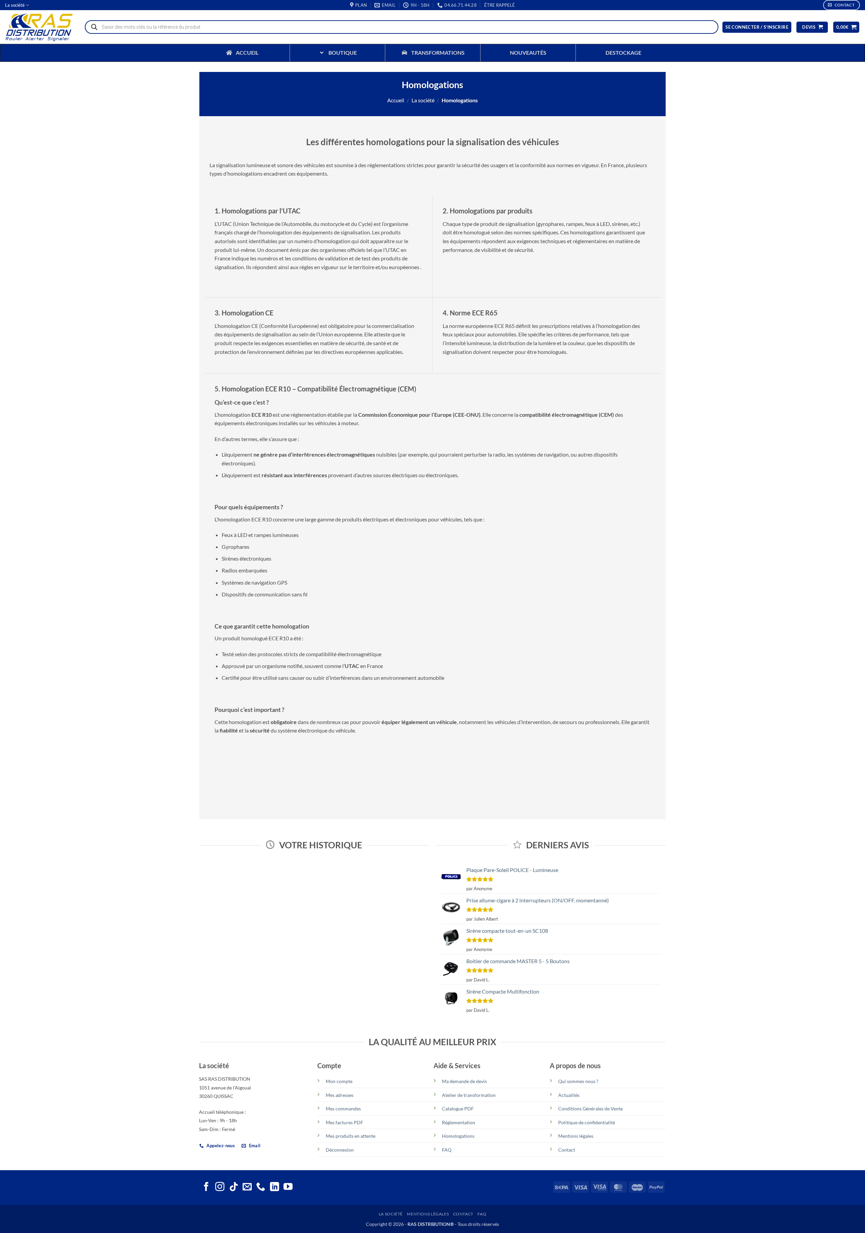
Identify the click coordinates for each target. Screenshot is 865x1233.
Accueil (395, 100)
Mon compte (339, 1081)
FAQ (446, 1150)
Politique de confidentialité (586, 1122)
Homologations (458, 1136)
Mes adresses (339, 1095)
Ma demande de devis (464, 1081)
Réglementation (458, 1122)
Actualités (568, 1095)
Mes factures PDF (344, 1122)
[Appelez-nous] (260, 1187)
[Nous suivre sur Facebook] (206, 1187)
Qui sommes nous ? (578, 1081)
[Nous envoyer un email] (247, 1187)
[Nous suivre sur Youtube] (288, 1187)
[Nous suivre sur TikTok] (233, 1187)
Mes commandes (343, 1108)
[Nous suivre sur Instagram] (219, 1187)
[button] (499, 5)
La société (15, 5)
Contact (566, 1150)
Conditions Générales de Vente (590, 1108)
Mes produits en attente (350, 1136)
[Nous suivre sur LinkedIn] (274, 1187)
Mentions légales (575, 1136)
